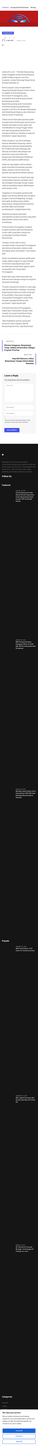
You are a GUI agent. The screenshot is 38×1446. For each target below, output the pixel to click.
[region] (19, 1427)
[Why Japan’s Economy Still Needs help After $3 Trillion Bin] (8, 1168)
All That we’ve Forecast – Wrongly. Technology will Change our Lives (24, 1249)
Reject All (19, 1442)
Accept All (19, 1431)
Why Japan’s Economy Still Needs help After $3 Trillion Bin (25, 1100)
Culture (4, 1406)
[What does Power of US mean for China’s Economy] (8, 1019)
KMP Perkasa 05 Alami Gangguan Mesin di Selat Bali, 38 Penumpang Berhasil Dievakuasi (26, 645)
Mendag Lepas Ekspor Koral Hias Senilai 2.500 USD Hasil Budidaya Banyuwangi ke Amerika (26, 794)
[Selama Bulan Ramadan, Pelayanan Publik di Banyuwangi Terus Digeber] (19, 55)
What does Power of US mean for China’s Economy (25, 949)
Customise (19, 1436)
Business (5, 1403)
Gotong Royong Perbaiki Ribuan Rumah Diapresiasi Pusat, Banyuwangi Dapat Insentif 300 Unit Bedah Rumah (25, 497)
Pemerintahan (8, 33)
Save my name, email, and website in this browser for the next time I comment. (17, 421)
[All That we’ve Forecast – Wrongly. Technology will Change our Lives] (8, 1318)
